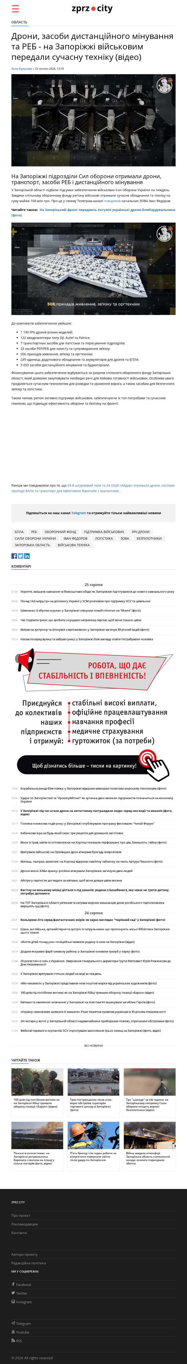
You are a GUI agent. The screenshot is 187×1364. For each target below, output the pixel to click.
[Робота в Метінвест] (93, 715)
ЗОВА (125, 538)
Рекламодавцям (24, 1224)
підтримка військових (104, 532)
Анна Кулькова (21, 69)
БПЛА (19, 532)
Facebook (23, 1284)
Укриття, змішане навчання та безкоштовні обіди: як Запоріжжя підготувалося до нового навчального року (97, 591)
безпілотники (149, 538)
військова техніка (74, 545)
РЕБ (34, 532)
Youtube (22, 1332)
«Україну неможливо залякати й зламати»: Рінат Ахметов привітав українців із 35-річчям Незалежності (93, 1011)
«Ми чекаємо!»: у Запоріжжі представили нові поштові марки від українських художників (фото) (89, 983)
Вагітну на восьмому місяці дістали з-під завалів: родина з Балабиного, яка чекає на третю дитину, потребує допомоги (95, 891)
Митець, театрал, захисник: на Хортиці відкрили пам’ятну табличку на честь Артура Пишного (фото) (92, 861)
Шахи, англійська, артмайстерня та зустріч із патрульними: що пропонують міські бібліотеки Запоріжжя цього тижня (95, 930)
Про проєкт (20, 1215)
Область (19, 22)
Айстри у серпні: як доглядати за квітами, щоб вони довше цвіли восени (71, 880)
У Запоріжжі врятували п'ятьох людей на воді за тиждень (61, 973)
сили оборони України (35, 538)
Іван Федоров (75, 538)
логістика (104, 538)
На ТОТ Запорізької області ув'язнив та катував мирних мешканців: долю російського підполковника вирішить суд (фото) (92, 904)
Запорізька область (32, 545)
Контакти (19, 1232)
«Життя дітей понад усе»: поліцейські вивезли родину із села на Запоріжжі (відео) (78, 942)
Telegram (78, 513)
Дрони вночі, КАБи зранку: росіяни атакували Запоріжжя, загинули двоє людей (76, 871)
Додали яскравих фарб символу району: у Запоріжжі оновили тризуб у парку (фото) (80, 951)
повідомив (113, 201)
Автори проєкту (24, 1254)
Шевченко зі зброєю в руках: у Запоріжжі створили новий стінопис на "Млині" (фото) (81, 610)
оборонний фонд (60, 532)
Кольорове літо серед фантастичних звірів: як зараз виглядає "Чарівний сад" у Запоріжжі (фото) (93, 920)
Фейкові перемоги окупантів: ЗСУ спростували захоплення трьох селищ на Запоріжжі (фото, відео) (91, 1030)
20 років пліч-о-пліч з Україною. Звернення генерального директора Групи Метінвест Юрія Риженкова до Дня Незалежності (96, 962)
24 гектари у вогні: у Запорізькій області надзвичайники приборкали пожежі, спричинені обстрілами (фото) (97, 1021)
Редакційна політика (28, 1263)
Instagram (24, 1302)
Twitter (21, 1293)
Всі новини (93, 1046)
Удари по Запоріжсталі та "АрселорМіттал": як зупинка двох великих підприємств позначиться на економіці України (97, 799)
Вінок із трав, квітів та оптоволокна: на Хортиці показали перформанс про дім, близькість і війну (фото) (93, 842)
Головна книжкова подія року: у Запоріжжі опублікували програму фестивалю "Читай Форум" (87, 823)
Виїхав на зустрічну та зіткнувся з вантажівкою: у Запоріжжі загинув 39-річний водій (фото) (85, 629)
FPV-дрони (141, 532)
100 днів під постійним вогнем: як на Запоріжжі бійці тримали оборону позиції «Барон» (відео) (87, 992)
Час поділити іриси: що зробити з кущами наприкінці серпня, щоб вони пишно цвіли (81, 620)
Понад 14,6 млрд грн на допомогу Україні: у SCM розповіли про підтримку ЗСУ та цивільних (85, 601)
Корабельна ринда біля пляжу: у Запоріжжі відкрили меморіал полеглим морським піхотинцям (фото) (93, 788)
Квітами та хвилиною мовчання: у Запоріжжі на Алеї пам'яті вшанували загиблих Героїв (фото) (88, 1002)
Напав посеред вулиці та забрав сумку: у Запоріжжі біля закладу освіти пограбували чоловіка (87, 639)
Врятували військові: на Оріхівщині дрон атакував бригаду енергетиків (71, 852)
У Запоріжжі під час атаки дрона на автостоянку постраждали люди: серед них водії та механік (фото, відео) (96, 812)
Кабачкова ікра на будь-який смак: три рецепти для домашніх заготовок (72, 833)
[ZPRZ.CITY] (92, 8)
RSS (19, 1341)
